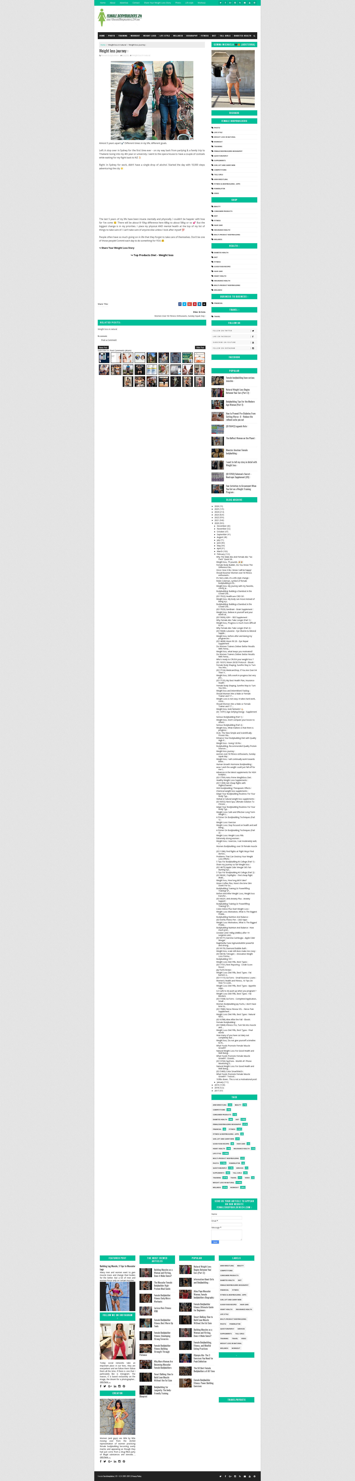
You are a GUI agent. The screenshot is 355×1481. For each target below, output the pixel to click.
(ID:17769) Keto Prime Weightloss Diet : (234, 777)
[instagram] (235, 3)
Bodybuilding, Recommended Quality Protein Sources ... (236, 747)
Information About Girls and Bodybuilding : (204, 1281)
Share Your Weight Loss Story (157, 2)
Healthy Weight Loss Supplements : (232, 780)
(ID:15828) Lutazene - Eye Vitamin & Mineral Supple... (236, 632)
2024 (217, 512)
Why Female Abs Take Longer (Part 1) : (233, 620)
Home (103, 2)
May (219, 545)
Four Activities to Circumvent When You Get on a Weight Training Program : (241, 489)
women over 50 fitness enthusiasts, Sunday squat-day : (235, 755)
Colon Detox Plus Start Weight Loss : (232, 909)
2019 (217, 1085)
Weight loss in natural (117, 45)
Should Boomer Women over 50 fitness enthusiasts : (234, 573)
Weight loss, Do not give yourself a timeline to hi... (235, 1041)
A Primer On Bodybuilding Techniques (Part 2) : (235, 831)
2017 (217, 1090)
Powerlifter (219, 189)
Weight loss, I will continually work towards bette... (235, 760)
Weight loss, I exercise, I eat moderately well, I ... (236, 842)
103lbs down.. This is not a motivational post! (236, 1079)
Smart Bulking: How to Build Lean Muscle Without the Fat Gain (163, 1377)
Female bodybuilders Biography (228, 151)
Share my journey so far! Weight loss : (233, 864)
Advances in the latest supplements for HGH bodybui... (236, 773)
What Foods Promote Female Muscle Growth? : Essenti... (233, 1057)
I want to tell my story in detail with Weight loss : (241, 463)
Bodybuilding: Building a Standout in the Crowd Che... (234, 592)
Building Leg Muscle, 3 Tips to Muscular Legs (117, 1267)
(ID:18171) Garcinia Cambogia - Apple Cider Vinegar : (235, 939)
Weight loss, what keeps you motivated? (234, 651)
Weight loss (149, 35)
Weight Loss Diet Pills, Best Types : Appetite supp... (236, 986)
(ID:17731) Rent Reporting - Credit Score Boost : (234, 965)
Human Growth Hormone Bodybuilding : (234, 764)
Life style (189, 2)
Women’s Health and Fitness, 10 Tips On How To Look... (234, 981)
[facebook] (225, 3)
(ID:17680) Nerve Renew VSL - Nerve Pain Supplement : (235, 1010)
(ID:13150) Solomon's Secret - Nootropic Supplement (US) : (238, 475)
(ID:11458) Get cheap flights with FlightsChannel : (231, 784)
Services (239, 1168)
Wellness (178, 35)
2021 (217, 520)
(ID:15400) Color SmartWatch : (230, 1071)
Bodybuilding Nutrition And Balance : (232, 917)
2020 (217, 523)
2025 (217, 509)
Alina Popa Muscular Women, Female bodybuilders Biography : (204, 1294)
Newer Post (103, 347)
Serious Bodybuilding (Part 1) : (229, 717)
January (220, 1082)
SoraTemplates (108, 1476)
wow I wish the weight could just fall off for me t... (235, 768)
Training (122, 35)
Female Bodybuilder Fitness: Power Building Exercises (203, 1383)
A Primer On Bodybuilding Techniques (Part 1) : (235, 818)
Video (216, 193)
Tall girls (225, 35)
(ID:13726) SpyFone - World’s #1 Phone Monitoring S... (234, 1062)
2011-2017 (127, 1476)
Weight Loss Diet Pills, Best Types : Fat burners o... (233, 973)
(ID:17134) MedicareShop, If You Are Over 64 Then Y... (236, 671)
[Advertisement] (152, 193)
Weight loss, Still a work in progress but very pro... (236, 676)
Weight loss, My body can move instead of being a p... (235, 600)
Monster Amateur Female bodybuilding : (237, 451)
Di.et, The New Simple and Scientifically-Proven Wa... (234, 734)
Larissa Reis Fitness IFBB (162, 1309)
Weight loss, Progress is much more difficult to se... (236, 624)
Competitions (220, 170)
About (112, 2)
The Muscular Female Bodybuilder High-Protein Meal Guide (163, 1285)
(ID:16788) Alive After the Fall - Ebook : (233, 1019)
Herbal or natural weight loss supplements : (235, 799)
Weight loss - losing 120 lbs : (229, 743)
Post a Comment (109, 340)
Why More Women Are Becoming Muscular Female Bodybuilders (163, 1364)
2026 (217, 506)
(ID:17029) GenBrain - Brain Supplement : (234, 609)
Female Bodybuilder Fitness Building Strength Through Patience (155, 1350)
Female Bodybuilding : (226, 1022)
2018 (217, 1087)
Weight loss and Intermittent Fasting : (233, 690)
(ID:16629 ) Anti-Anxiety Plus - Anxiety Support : (233, 899)
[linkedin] (115, 1386)
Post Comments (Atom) (120, 350)
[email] (245, 3)
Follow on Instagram (224, 348)
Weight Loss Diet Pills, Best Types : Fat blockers (233, 994)
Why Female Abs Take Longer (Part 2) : (233, 628)
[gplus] (230, 3)
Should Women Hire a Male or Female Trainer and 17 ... (233, 694)
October (221, 531)
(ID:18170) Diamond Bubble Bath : (231, 948)
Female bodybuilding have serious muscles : (240, 379)
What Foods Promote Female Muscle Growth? (233, 1046)
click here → (105, 1382)
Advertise (124, 2)
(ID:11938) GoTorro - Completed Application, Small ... (236, 999)
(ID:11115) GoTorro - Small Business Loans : (236, 977)
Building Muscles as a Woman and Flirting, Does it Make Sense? (163, 1273)
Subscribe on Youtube (224, 342)
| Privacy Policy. (136, 1476)
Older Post (200, 347)
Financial (218, 303)
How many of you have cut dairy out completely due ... (232, 1036)
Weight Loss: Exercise (226, 822)
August (220, 537)
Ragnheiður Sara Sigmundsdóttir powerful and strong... (235, 944)
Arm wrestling (221, 179)
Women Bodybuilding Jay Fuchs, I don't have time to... (236, 1005)
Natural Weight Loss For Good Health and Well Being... (235, 1051)
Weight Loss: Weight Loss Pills (230, 835)
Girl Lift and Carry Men (224, 165)
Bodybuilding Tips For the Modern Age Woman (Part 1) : (240, 403)
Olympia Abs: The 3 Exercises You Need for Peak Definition (203, 1358)
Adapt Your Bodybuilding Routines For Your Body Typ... (235, 794)
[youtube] (250, 3)
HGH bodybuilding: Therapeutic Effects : (234, 788)
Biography (191, 35)
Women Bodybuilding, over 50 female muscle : (236, 847)
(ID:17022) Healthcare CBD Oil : (230, 596)
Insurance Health (222, 230)
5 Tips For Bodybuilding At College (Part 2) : (235, 872)
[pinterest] (254, 3)
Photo (178, 2)
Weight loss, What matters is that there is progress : (234, 728)
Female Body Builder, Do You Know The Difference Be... (234, 566)
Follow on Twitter (222, 331)
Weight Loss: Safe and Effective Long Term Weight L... (235, 813)
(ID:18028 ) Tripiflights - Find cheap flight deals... (234, 876)
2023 (217, 514)
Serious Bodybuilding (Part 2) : (229, 725)
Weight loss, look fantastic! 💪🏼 (229, 709)
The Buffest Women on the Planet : (241, 438)
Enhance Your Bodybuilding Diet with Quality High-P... (236, 739)
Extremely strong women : (228, 838)
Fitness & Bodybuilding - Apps (227, 184)
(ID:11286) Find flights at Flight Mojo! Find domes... (235, 852)
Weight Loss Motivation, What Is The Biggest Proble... (236, 912)
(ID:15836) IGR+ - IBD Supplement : (232, 617)
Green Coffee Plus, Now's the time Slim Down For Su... (234, 884)
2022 (217, 517)
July (218, 540)
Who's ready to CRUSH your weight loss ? (234, 659)
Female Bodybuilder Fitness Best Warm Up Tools (163, 1323)
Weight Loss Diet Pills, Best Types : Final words (234, 1031)
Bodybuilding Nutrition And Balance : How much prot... (235, 928)
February (221, 554)
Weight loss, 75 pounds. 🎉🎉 (229, 562)
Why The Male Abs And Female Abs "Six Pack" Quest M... (234, 558)
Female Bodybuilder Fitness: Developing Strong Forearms (162, 1336)
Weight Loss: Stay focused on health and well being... (236, 826)
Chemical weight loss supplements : (232, 791)
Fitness (205, 35)
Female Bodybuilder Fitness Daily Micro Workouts (162, 1298)
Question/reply (221, 156)
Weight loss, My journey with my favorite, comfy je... (235, 587)
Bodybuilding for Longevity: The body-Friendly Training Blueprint (155, 1391)
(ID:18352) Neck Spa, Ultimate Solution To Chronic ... (235, 802)
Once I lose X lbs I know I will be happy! (233, 570)
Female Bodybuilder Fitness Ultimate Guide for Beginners (203, 1307)
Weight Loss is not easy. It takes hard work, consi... (235, 699)
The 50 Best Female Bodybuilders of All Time (204, 1369)
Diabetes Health (242, 35)
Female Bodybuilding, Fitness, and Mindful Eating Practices (202, 1345)
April (219, 548)
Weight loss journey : (225, 751)
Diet (214, 35)
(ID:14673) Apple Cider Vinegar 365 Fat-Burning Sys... (234, 868)
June (219, 543)
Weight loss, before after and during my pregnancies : (234, 637)
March (220, 551)
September (222, 534)
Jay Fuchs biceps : (224, 969)
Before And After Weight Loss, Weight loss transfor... (235, 894)
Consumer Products (223, 211)
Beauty (217, 206)
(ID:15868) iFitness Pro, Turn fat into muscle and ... (236, 1026)
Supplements (220, 160)
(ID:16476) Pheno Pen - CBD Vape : (232, 919)
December (222, 526)
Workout (202, 2)
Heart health (220, 276)
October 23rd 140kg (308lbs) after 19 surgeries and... (232, 933)
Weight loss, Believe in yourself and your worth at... (234, 613)
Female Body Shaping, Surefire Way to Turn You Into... (236, 666)
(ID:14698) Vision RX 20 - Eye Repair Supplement (232, 642)
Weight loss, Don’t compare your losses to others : (235, 721)
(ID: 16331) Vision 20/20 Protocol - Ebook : (235, 662)
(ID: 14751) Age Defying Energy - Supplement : (236, 712)
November (222, 528)
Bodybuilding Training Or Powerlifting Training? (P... (233, 889)
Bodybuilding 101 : (224, 959)
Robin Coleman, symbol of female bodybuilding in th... (231, 582)
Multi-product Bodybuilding (227, 235)
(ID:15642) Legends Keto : (237, 426)
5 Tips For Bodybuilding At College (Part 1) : (235, 861)
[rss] (240, 3)
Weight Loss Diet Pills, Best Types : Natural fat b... (235, 1015)
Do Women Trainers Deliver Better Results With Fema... (235, 647)
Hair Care (218, 225)
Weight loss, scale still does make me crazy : (236, 951)
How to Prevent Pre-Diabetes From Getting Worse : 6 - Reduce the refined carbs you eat (241, 416)
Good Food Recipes (222, 266)
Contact (136, 2)
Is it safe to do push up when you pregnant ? (236, 991)
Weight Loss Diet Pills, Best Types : (232, 962)
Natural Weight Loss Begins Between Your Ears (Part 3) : (238, 391)
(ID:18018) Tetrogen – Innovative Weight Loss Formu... (234, 955)
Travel (217, 316)
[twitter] (220, 3)
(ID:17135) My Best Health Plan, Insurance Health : (235, 681)
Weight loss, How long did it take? (231, 880)
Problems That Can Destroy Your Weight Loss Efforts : (234, 857)
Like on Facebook (222, 336)
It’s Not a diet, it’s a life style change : (232, 578)
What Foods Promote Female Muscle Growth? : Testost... (233, 1075)
